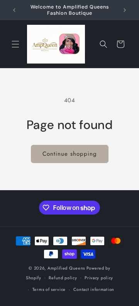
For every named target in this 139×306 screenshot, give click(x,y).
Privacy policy (99, 278)
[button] (15, 44)
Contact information (93, 289)
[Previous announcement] (14, 10)
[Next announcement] (124, 10)
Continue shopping (69, 154)
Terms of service (49, 289)
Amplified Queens (66, 268)
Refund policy (63, 278)
